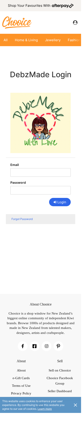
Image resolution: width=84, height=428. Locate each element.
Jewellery (53, 40)
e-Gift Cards (21, 378)
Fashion (74, 40)
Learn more (45, 408)
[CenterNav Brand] (17, 22)
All (6, 40)
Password (18, 182)
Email (14, 165)
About (21, 370)
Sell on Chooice (60, 370)
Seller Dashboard (60, 391)
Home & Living (26, 40)
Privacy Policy (21, 393)
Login (61, 202)
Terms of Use (21, 385)
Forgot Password (22, 219)
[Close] (75, 404)
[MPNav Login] (75, 22)
